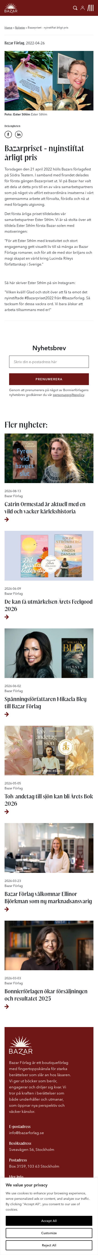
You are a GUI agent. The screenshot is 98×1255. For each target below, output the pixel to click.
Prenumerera (49, 379)
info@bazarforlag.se (26, 1132)
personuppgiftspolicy (68, 395)
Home (8, 27)
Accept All (49, 1221)
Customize (49, 1233)
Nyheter (20, 27)
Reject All (49, 1245)
